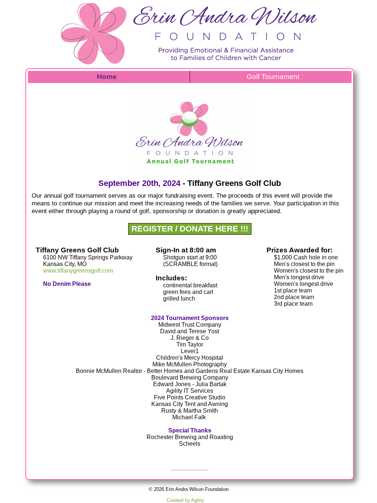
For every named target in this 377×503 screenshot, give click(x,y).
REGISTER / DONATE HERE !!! (189, 228)
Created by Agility (185, 500)
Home (107, 76)
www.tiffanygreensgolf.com (78, 270)
